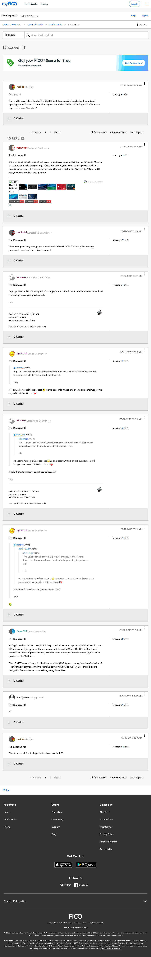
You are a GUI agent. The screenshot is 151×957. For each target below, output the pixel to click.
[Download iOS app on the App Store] (63, 864)
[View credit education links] (145, 901)
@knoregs (19, 367)
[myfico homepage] (9, 3)
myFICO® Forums (29, 16)
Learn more (117, 935)
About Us (104, 812)
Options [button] (143, 24)
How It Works (30, 3)
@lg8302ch (19, 434)
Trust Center (106, 826)
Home (7, 812)
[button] (144, 82)
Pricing (44, 3)
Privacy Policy (107, 834)
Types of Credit (35, 24)
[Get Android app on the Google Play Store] (86, 864)
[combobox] (86, 35)
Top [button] (8, 789)
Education (56, 812)
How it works (10, 819)
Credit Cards (55, 24)
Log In (134, 3)
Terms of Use (106, 819)
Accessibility (106, 849)
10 (123, 746)
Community (57, 819)
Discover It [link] (73, 24)
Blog (53, 834)
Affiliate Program (108, 841)
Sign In (145, 15)
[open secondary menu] (147, 4)
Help (133, 15)
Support (55, 826)
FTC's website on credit (111, 948)
